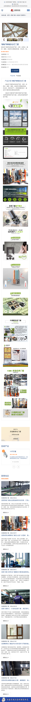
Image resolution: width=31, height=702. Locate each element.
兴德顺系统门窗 (5, 498)
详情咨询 (15, 438)
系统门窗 (13, 15)
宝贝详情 (26, 462)
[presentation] (6, 29)
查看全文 (5, 512)
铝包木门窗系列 (21, 15)
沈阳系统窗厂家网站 (11, 2)
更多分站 (16, 4)
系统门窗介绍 (22, 2)
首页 (8, 15)
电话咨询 (15, 70)
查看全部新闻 (4, 478)
